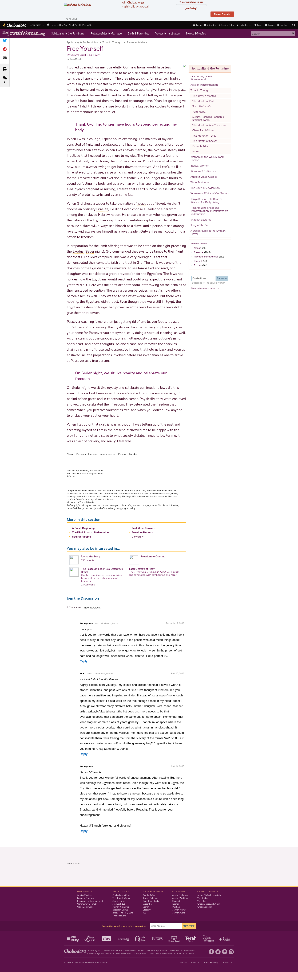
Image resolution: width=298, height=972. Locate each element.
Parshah (176, 907)
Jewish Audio (178, 913)
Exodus (198, 265)
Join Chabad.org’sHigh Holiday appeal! (135, 4)
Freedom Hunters (142, 532)
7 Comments (87, 560)
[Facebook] (211, 951)
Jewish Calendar (150, 898)
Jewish (170, 953)
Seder (76, 387)
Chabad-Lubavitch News (208, 904)
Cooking (174, 938)
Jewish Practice (84, 895)
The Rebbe (202, 898)
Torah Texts (191, 938)
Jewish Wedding (180, 898)
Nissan (197, 248)
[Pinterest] (224, 951)
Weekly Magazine (85, 907)
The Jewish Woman (122, 898)
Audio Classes (140, 938)
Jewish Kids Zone (121, 907)
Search (146, 907)
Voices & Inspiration (167, 33)
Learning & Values (85, 898)
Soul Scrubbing (81, 536)
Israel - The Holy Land (123, 913)
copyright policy (126, 508)
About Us (194, 962)
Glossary (146, 910)
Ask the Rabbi (227, 25)
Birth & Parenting (138, 33)
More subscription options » (205, 288)
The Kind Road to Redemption (90, 532)
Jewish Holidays (180, 895)
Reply (84, 661)
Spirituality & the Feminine (68, 33)
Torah (151, 953)
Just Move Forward (143, 528)
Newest (88, 607)
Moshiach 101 (119, 904)
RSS (144, 913)
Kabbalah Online (120, 910)
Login (198, 25)
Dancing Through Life (124, 496)
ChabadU (123, 938)
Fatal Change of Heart (142, 568)
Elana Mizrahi (76, 59)
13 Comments (88, 584)
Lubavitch (126, 950)
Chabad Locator (204, 907)
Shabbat (176, 901)
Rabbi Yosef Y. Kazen (130, 953)
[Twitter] (218, 951)
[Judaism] (14, 25)
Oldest (97, 607)
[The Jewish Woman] (23, 33)
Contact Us (227, 962)
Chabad (117, 950)
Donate (271, 25)
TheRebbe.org (119, 916)
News (157, 938)
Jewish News (119, 901)
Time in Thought (112, 42)
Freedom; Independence (206, 256)
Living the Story (90, 556)
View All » (138, 536)
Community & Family (87, 904)
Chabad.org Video (121, 895)
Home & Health (196, 33)
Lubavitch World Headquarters (181, 950)
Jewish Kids (225, 938)
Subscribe (147, 904)
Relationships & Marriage (106, 33)
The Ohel (201, 901)
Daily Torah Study (151, 901)
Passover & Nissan (137, 42)
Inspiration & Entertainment (90, 901)
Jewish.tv (107, 938)
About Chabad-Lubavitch (209, 895)
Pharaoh (198, 261)
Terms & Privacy (210, 962)
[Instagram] (231, 951)
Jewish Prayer (178, 910)
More (195, 151)
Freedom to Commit (153, 556)
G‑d (80, 203)
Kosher (175, 904)
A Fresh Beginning (83, 528)
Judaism (159, 953)
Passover (95, 333)
